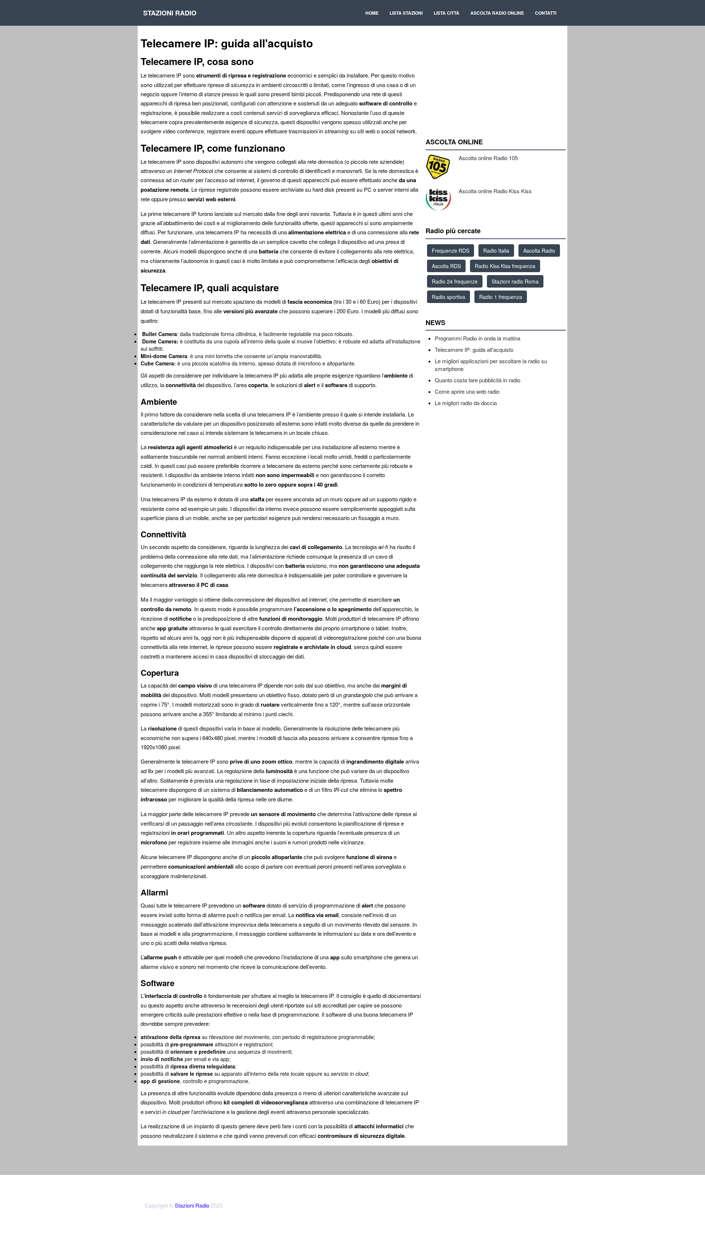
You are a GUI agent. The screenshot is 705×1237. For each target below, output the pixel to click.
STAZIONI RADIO (169, 13)
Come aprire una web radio (467, 391)
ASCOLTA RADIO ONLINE (497, 13)
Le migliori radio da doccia (466, 403)
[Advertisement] (496, 66)
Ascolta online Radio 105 (488, 158)
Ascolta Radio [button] (539, 250)
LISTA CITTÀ (446, 13)
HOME (372, 13)
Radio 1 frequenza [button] (500, 296)
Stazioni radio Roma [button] (515, 281)
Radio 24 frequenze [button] (455, 281)
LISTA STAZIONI (406, 13)
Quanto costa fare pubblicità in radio (477, 380)
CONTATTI (545, 13)
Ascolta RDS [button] (446, 266)
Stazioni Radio (192, 1205)
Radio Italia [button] (496, 250)
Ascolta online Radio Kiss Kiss (495, 191)
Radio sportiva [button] (448, 296)
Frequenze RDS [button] (450, 250)
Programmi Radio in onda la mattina (477, 338)
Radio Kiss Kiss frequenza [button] (505, 266)
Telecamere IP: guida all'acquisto (474, 349)
